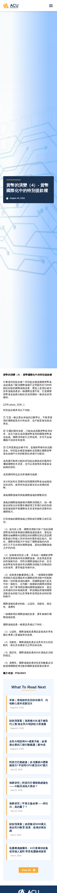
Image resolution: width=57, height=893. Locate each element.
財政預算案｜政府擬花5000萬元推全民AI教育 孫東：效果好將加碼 (27, 827)
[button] (51, 6)
